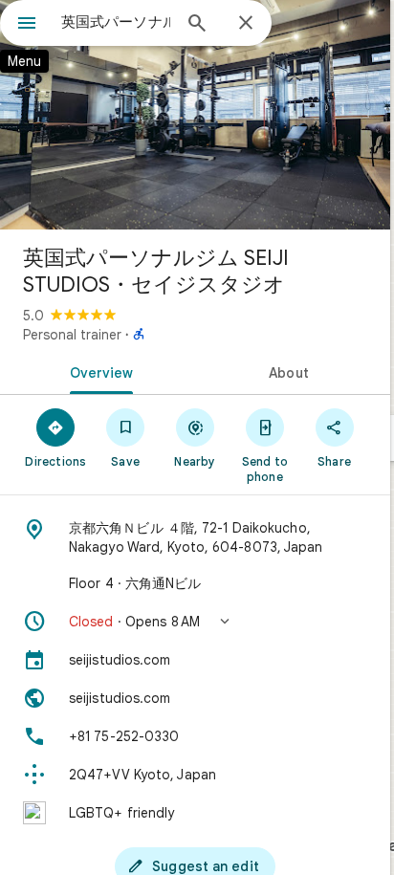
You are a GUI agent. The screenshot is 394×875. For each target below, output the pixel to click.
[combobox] (115, 22)
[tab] (97, 371)
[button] (195, 621)
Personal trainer (72, 334)
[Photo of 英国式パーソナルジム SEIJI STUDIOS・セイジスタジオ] (195, 115)
